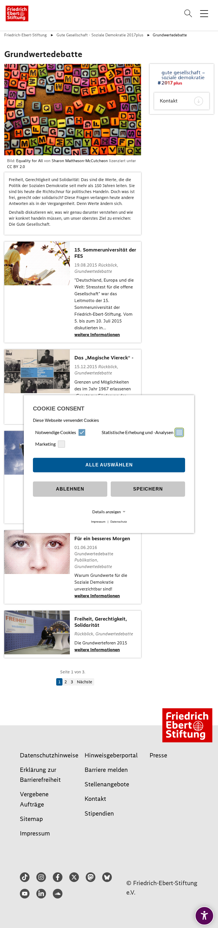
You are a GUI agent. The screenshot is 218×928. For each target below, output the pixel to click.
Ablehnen (70, 489)
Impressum (98, 521)
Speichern (148, 489)
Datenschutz (118, 521)
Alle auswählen (109, 464)
